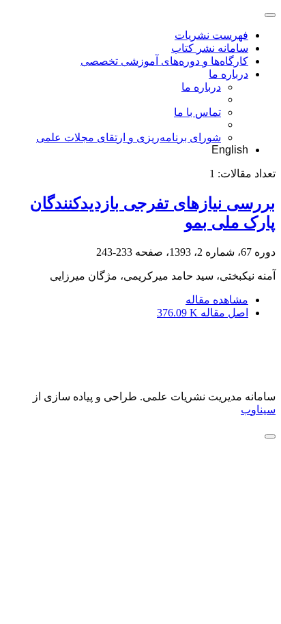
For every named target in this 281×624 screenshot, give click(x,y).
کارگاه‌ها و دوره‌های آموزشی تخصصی (164, 61)
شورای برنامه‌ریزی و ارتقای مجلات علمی (128, 137)
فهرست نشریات (211, 35)
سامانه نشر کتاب (209, 48)
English (229, 149)
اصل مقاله (202, 312)
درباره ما (228, 74)
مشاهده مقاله (217, 300)
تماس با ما (197, 112)
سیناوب (258, 409)
